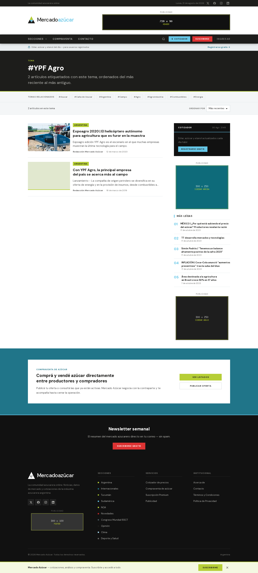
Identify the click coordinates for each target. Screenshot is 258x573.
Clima (104, 532)
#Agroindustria (155, 96)
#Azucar (63, 96)
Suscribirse (202, 39)
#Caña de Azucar (83, 96)
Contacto (85, 38)
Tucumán (106, 494)
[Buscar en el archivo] (164, 39)
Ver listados (200, 377)
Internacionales (109, 488)
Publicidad (151, 501)
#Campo (122, 96)
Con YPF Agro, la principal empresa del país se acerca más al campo (102, 172)
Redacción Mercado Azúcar (88, 151)
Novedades (107, 513)
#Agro (137, 96)
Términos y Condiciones (206, 494)
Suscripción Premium (157, 494)
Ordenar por (197, 108)
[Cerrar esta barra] (227, 567)
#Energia (198, 96)
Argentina (80, 125)
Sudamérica (107, 501)
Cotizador (179, 39)
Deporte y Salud (109, 538)
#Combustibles (178, 96)
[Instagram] (221, 3)
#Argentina (105, 96)
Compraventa (63, 38)
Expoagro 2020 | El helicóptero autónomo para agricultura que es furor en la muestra (109, 133)
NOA (103, 507)
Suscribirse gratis (129, 446)
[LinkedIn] (228, 3)
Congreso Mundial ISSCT (114, 519)
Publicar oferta (200, 386)
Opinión (105, 525)
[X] (208, 3)
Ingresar (223, 38)
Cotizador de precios (157, 482)
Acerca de (199, 482)
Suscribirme (210, 567)
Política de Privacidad (205, 501)
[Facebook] (214, 3)
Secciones (36, 38)
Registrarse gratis (219, 47)
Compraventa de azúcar (159, 488)
